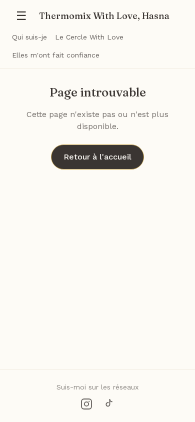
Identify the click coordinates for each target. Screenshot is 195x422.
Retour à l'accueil (98, 157)
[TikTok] (108, 404)
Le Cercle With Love (89, 37)
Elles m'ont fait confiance (56, 55)
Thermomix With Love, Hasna (104, 16)
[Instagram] (86, 404)
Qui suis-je (29, 37)
